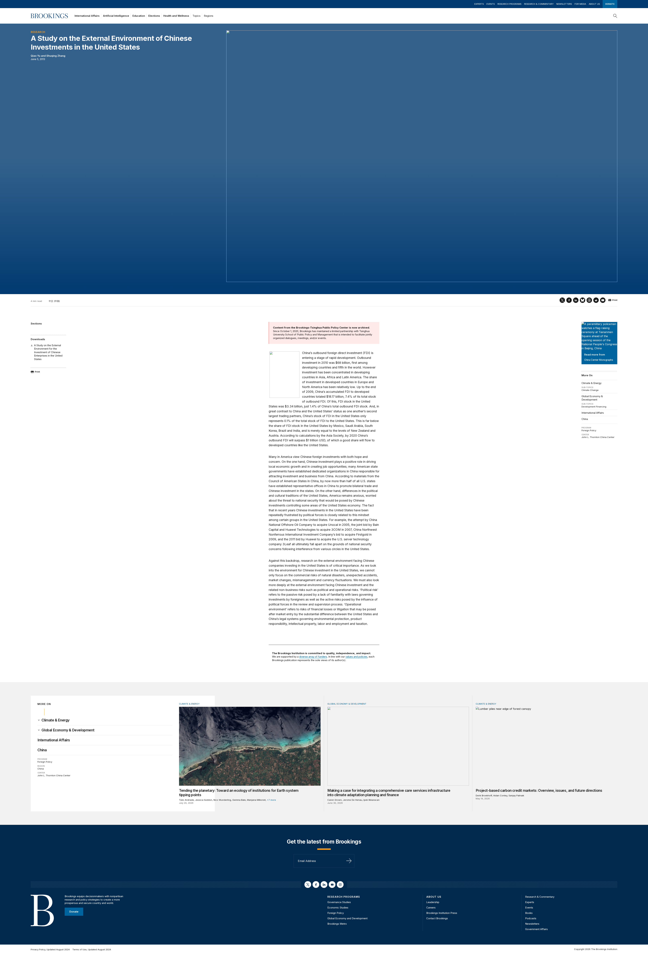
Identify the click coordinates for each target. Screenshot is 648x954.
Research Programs (509, 4)
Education (138, 15)
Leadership (432, 902)
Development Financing (594, 406)
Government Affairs (536, 929)
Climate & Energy (591, 383)
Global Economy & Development (592, 398)
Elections (154, 15)
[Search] (615, 16)
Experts (479, 4)
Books (529, 913)
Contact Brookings (437, 918)
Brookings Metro (337, 923)
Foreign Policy (589, 430)
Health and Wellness (176, 15)
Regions (208, 15)
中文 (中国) (54, 301)
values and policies (356, 656)
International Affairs (87, 15)
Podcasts (530, 918)
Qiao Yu (35, 55)
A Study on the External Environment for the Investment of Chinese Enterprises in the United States (48, 352)
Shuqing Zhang (55, 55)
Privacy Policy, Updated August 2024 (50, 949)
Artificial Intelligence (116, 15)
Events (491, 4)
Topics (196, 15)
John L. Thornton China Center (598, 437)
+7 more (271, 800)
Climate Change (590, 390)
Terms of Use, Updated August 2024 (91, 949)
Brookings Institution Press (441, 913)
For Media (580, 4)
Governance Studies (339, 902)
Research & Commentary (539, 4)
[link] (56, 720)
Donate (610, 4)
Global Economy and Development (347, 918)
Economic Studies (337, 907)
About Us (594, 4)
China (585, 419)
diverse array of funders (313, 656)
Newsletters (564, 4)
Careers (431, 907)
